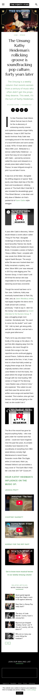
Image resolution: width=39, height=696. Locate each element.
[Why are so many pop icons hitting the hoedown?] (10, 636)
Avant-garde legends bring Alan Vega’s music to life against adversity (24, 597)
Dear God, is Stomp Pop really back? (24, 605)
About (19, 683)
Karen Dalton (21, 200)
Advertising (32, 683)
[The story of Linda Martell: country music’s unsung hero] (10, 615)
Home (16, 35)
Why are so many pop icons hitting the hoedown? (23, 636)
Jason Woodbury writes (24, 298)
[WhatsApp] (22, 110)
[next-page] (9, 643)
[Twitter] (17, 110)
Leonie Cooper (14, 104)
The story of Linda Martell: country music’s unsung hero (24, 615)
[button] (3, 3)
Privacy (25, 683)
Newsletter (13, 683)
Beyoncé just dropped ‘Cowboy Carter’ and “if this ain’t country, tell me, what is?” (24, 625)
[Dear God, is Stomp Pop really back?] (10, 606)
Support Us (6, 683)
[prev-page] (6, 643)
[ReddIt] (26, 110)
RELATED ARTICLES (19, 585)
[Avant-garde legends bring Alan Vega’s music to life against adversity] (10, 597)
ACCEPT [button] (19, 693)
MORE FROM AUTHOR (19, 587)
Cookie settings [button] (31, 690)
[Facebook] (13, 110)
